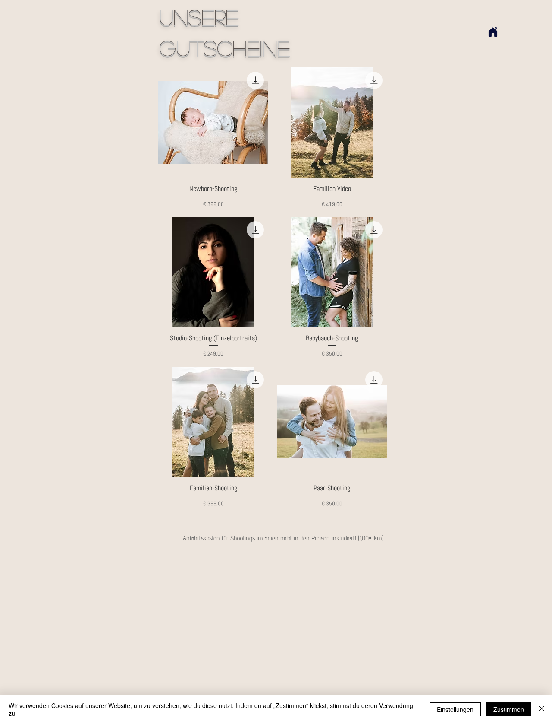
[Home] (493, 32)
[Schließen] (541, 709)
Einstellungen (455, 709)
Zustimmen (508, 709)
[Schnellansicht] (213, 122)
